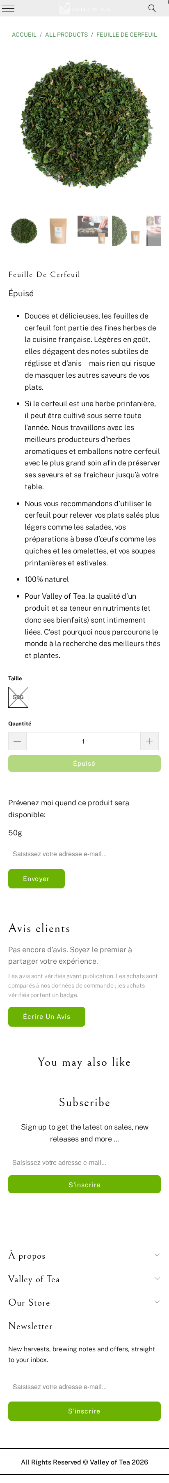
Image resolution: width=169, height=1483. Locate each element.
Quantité (19, 723)
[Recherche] (152, 8)
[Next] (154, 125)
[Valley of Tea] (84, 8)
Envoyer (36, 878)
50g (18, 697)
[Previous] (14, 125)
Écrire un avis (47, 1016)
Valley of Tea (110, 1462)
